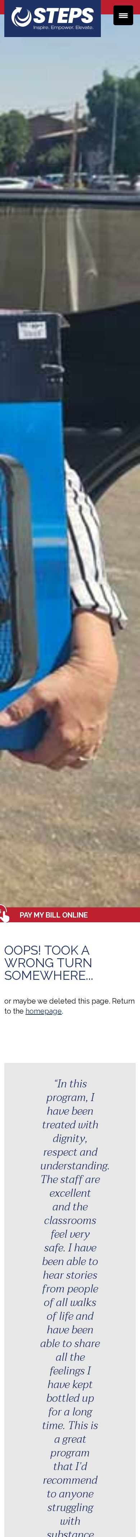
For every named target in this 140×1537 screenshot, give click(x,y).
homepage (43, 1011)
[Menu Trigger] (123, 15)
